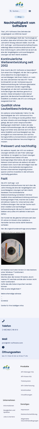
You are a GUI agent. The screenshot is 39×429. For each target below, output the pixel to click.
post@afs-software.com (12, 343)
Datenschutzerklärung (28, 414)
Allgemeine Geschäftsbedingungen (28, 420)
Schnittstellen (26, 390)
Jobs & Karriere (9, 417)
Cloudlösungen (26, 395)
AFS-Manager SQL (27, 372)
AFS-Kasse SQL (26, 376)
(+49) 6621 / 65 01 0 (10, 330)
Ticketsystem (26, 381)
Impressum (25, 410)
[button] (30, 11)
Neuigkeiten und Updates (9, 411)
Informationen (8, 406)
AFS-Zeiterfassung (27, 386)
